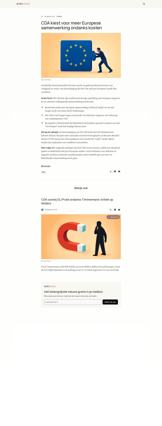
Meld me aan (110, 302)
